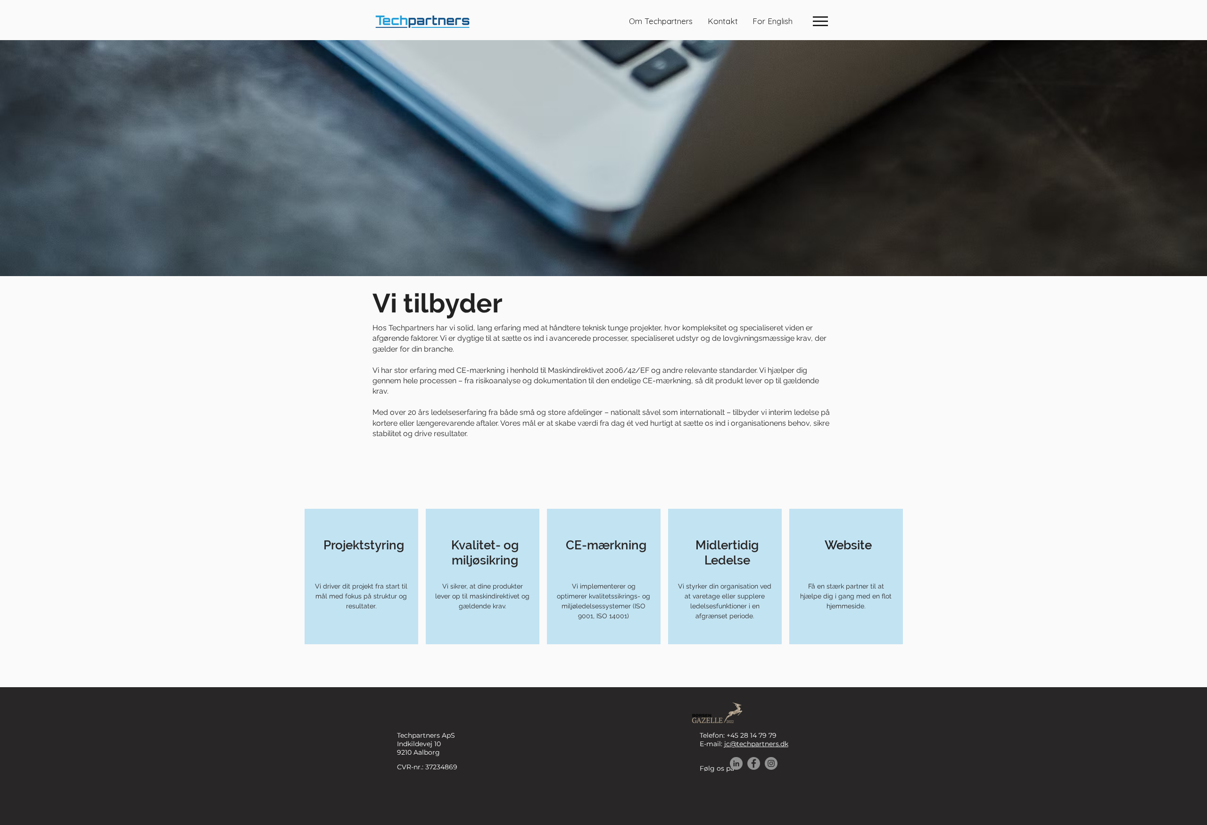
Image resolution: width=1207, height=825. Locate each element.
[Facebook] (753, 763)
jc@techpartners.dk (756, 744)
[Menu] (820, 21)
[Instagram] (771, 763)
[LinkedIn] (736, 763)
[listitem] (361, 576)
